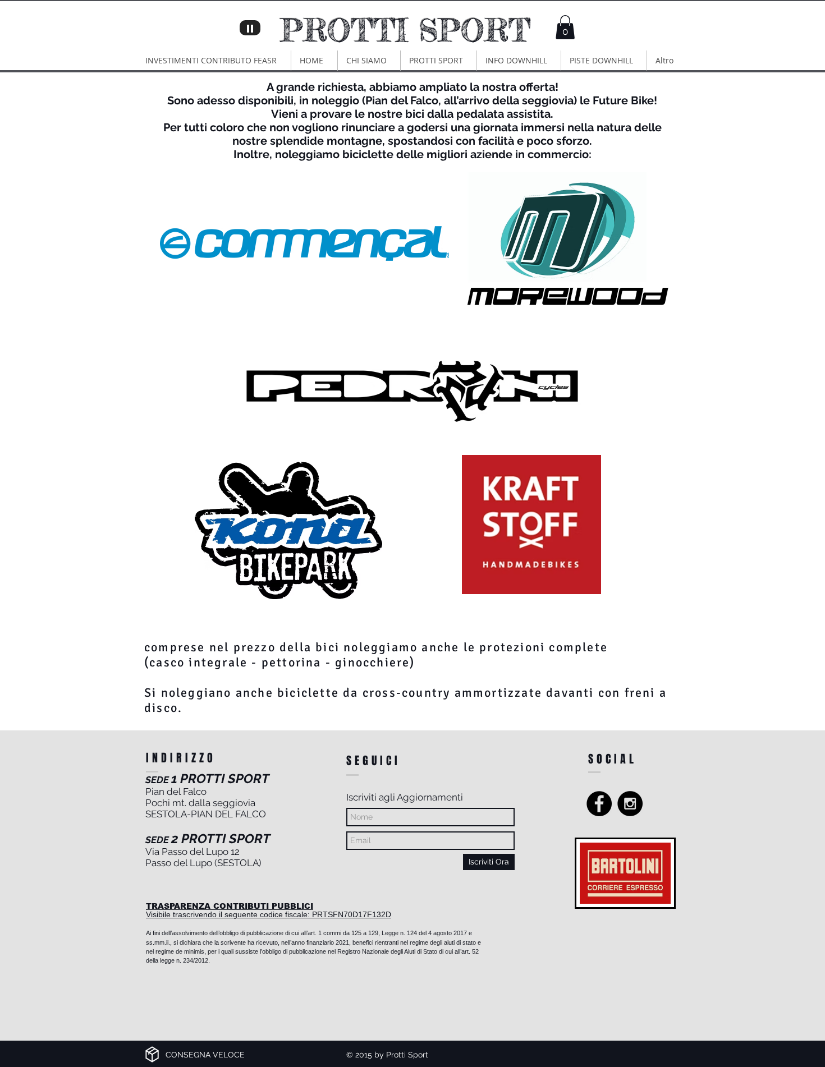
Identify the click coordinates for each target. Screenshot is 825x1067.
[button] (565, 27)
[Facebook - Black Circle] (599, 803)
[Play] (250, 27)
